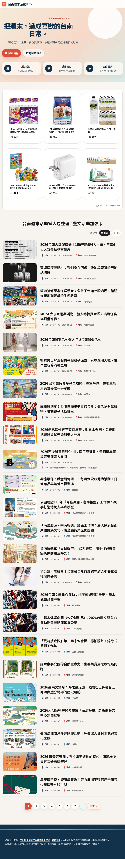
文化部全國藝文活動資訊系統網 (35, 840)
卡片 (116, 232)
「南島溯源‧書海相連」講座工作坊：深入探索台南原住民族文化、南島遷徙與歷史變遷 (78, 527)
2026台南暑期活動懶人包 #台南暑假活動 (70, 339)
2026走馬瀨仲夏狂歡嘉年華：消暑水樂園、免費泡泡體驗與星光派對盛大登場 (77, 432)
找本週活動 (11, 53)
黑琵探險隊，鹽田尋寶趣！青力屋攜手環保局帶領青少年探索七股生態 (78, 782)
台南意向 (56, 840)
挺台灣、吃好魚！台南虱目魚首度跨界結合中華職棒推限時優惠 (78, 573)
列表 (104, 232)
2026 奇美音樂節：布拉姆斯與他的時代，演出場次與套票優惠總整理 (78, 759)
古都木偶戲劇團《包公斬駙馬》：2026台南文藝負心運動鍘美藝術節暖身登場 (78, 620)
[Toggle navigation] (119, 4)
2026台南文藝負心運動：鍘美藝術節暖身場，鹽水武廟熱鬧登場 (77, 597)
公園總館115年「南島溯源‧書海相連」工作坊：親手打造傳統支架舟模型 (78, 504)
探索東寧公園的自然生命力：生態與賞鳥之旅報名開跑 (78, 666)
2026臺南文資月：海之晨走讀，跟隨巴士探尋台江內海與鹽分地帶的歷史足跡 (77, 689)
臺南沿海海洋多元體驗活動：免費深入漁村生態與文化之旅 (78, 735)
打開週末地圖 (33, 53)
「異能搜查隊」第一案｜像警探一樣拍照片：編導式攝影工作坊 (78, 643)
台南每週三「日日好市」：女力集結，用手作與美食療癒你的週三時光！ (78, 550)
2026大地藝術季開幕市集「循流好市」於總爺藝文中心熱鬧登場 (77, 712)
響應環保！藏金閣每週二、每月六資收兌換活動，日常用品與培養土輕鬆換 (78, 481)
